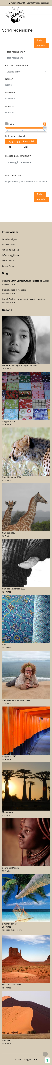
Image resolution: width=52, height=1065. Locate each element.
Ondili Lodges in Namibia (14, 292)
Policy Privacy (8, 260)
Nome (9, 78)
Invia (39, 40)
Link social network (15, 136)
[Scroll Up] (45, 1054)
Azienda (9, 106)
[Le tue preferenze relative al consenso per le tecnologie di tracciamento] (47, 1060)
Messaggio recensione (18, 155)
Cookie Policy (8, 266)
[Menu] (48, 10)
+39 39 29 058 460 (10, 250)
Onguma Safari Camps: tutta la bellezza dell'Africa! (25, 282)
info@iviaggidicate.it (39, 3)
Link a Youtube (13, 175)
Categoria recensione (16, 65)
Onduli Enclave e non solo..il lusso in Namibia (23, 301)
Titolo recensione (15, 51)
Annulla (41, 45)
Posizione (10, 92)
